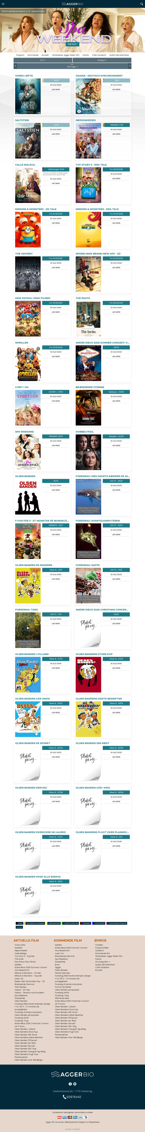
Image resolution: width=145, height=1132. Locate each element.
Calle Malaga (21, 953)
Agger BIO (67, 3)
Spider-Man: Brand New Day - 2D (30, 981)
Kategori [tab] (101, 60)
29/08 (116, 347)
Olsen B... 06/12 (55, 881)
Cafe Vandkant (99, 55)
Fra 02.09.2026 (116, 213)
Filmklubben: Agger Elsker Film (65, 55)
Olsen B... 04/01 (116, 659)
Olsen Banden (21, 1001)
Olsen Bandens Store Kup (26, 1031)
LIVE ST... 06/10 (116, 481)
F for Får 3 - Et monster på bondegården (27, 1008)
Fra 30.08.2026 (55, 213)
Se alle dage (55, 85)
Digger (58, 967)
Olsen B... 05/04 (56, 748)
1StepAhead (94, 1122)
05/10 (55, 481)
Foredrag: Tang (21, 1020)
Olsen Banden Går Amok (26, 1034)
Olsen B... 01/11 (116, 837)
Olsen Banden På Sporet (26, 1040)
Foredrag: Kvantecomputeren (28, 1012)
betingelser (69, 1112)
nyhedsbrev (57, 1112)
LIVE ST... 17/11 (55, 614)
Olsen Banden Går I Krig (25, 1048)
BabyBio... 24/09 (116, 436)
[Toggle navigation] (141, 4)
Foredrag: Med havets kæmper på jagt (32, 1003)
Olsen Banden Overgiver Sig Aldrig (30, 1051)
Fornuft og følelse (63, 987)
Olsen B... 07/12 (55, 659)
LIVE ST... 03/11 (116, 569)
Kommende (33, 55)
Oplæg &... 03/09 (116, 392)
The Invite (19, 959)
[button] (5, 45)
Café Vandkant (102, 967)
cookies (89, 1112)
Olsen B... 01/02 (55, 703)
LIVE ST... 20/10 (116, 525)
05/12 (116, 614)
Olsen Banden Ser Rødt (25, 1043)
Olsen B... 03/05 (116, 748)
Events (86, 55)
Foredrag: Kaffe (22, 1017)
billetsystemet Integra (75, 1122)
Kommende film (102, 953)
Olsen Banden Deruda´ (25, 1046)
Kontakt (45, 55)
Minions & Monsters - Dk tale (28, 973)
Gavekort (99, 950)
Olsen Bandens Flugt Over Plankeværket (26, 1055)
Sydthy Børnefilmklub (119, 55)
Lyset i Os (19, 978)
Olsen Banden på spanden (27, 1015)
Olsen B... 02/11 (55, 569)
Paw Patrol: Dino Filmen (25, 961)
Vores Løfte (20, 945)
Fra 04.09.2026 (55, 258)
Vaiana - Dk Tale (22, 989)
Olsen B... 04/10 (56, 837)
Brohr (57, 964)
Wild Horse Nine (62, 998)
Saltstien (18, 947)
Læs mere (56, 89)
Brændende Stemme (24, 984)
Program (20, 55)
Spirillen (18, 964)
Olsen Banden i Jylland (25, 1029)
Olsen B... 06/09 (116, 792)
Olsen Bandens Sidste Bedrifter (29, 1037)
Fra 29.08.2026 (55, 303)
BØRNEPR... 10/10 (56, 525)
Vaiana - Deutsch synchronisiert (29, 992)
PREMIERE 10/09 (56, 436)
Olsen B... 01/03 (116, 703)
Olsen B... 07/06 (56, 792)
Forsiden (99, 945)
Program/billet (102, 947)
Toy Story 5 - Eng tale (24, 956)
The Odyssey (20, 987)
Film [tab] (42, 60)
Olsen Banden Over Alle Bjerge (28, 1060)
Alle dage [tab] (71, 66)
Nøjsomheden (21, 950)
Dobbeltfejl (20, 998)
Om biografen (102, 961)
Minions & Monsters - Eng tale (28, 975)
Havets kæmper (62, 973)
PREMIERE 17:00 (113, 125)
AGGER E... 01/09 (56, 392)
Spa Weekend (21, 995)
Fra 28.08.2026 (116, 169)
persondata (80, 1112)
